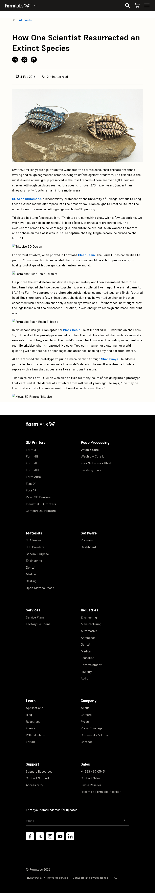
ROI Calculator (36, 735)
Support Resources (39, 771)
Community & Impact (96, 735)
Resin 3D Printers (38, 497)
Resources (33, 721)
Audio (84, 678)
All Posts (25, 20)
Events (31, 728)
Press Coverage (92, 728)
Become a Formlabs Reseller (101, 792)
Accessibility (34, 785)
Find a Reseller (91, 785)
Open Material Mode (40, 588)
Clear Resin (86, 255)
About (85, 708)
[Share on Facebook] (15, 60)
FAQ (115, 877)
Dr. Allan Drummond (26, 199)
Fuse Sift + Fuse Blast (96, 463)
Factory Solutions (38, 624)
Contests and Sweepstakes (90, 877)
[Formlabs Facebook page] (30, 836)
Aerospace (88, 638)
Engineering (34, 561)
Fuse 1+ (31, 490)
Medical (31, 574)
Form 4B (32, 456)
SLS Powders (35, 547)
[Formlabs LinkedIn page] (70, 836)
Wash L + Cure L (92, 456)
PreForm (87, 540)
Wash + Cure (90, 450)
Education (87, 658)
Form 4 (31, 450)
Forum (30, 742)
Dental (30, 567)
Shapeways (109, 359)
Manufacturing (91, 624)
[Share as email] (34, 60)
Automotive (89, 631)
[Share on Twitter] (24, 60)
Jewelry (86, 672)
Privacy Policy (34, 877)
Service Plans (35, 617)
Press (85, 721)
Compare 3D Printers (41, 511)
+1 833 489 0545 (93, 771)
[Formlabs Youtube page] (60, 836)
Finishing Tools (91, 470)
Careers (86, 715)
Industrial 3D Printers (41, 504)
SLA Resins (34, 540)
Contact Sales (91, 778)
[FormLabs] (17, 5)
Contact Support (37, 778)
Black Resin (71, 330)
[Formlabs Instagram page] (50, 836)
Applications (34, 708)
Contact (86, 742)
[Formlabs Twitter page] (40, 836)
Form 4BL (33, 470)
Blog (29, 715)
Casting (31, 581)
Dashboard (88, 547)
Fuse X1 (31, 484)
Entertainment (91, 665)
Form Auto (33, 477)
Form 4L (32, 463)
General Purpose (37, 554)
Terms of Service (57, 877)
